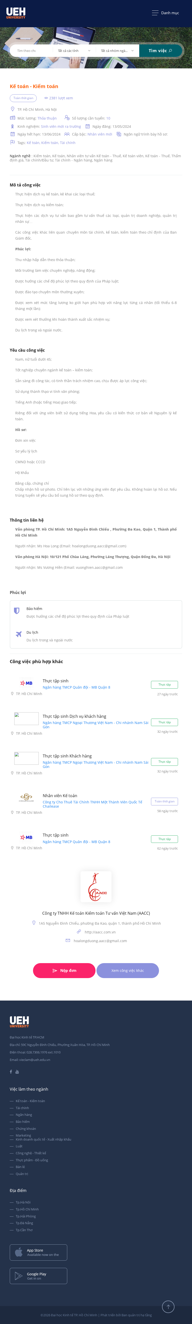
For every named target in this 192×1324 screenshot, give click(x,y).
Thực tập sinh (55, 681)
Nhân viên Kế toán (60, 795)
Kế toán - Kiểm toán (30, 1101)
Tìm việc (158, 50)
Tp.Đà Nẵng (24, 1223)
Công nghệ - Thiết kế (31, 1153)
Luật (19, 1146)
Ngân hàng (24, 1115)
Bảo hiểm (23, 1122)
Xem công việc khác (128, 970)
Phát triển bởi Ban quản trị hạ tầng (126, 1315)
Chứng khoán (26, 1129)
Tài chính (22, 1108)
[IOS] (96, 1253)
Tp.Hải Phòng (26, 1216)
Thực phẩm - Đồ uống (32, 1160)
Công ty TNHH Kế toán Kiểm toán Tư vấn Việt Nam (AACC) (96, 913)
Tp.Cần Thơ (24, 1230)
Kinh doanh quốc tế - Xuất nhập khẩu (43, 1140)
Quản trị (22, 1174)
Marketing (23, 1136)
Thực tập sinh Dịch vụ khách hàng (74, 716)
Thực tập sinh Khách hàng (67, 756)
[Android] (96, 1276)
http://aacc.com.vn (100, 932)
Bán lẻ (20, 1167)
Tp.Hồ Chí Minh (27, 1209)
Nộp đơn (68, 970)
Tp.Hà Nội (23, 1202)
